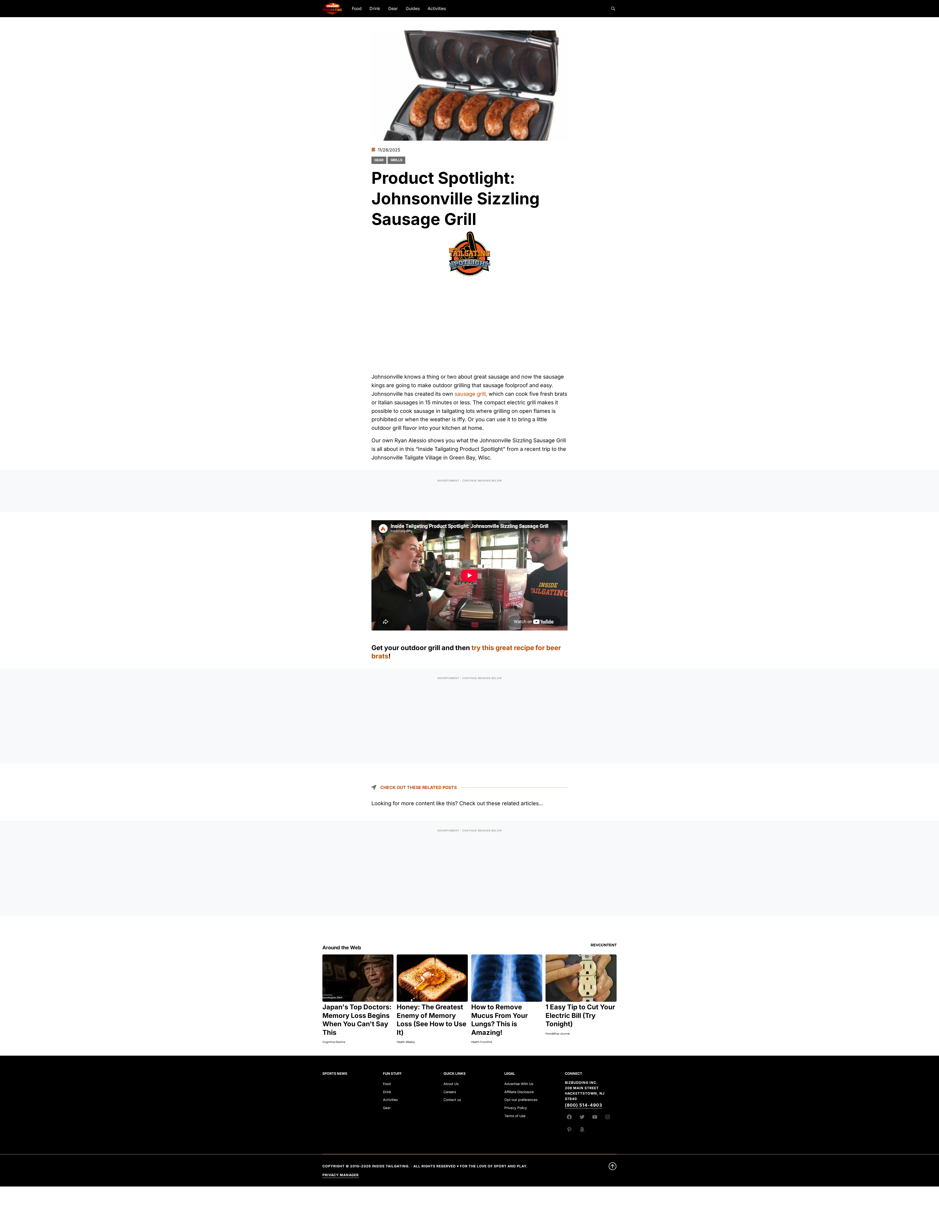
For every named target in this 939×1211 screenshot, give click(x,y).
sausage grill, (471, 394)
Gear (378, 160)
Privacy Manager (340, 1175)
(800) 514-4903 (583, 1105)
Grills (396, 160)
